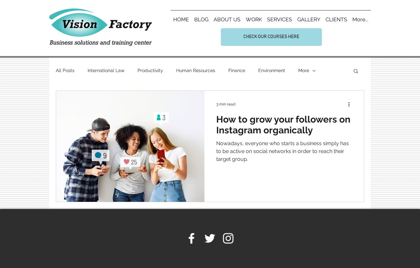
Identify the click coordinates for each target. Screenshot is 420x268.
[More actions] (351, 104)
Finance (236, 70)
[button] (356, 71)
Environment (271, 70)
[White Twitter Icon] (210, 238)
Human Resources (195, 70)
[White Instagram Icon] (228, 238)
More (303, 70)
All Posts (65, 70)
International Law (106, 70)
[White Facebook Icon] (191, 238)
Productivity (150, 70)
